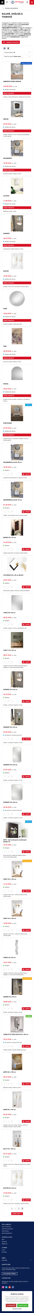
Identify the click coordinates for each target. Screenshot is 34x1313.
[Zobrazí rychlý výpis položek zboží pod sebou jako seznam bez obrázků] (8, 48)
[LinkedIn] (6, 1287)
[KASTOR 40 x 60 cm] (17, 1178)
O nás (3, 1250)
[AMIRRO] (17, 2)
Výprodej (4, 1241)
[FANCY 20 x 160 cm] (17, 908)
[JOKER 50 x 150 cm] (17, 1099)
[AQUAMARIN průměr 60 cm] (17, 452)
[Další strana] (18, 1208)
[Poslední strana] (22, 1208)
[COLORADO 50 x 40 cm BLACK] (17, 565)
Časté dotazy (5, 1231)
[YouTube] (9, 1287)
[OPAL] (17, 336)
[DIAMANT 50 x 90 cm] (17, 755)
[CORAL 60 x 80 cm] (17, 603)
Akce (3, 1239)
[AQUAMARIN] (17, 148)
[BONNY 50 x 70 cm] (17, 527)
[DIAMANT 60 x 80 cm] (17, 792)
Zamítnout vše (11, 1305)
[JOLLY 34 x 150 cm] (17, 1139)
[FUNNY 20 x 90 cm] (17, 947)
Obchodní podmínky (7, 1229)
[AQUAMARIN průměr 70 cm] (17, 490)
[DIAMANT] (17, 223)
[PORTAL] (17, 374)
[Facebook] (13, 1287)
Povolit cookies (23, 1305)
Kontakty (4, 1252)
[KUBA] (17, 299)
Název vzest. (17, 56)
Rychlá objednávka (7, 1233)
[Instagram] (3, 1287)
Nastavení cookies (17, 1308)
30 (14, 52)
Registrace (4, 1243)
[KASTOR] (17, 261)
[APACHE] (17, 109)
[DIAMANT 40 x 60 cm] (17, 679)
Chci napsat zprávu (9, 1273)
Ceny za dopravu (6, 1226)
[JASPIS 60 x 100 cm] (17, 1062)
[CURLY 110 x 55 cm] (17, 640)
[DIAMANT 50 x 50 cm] (17, 717)
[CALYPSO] (17, 186)
